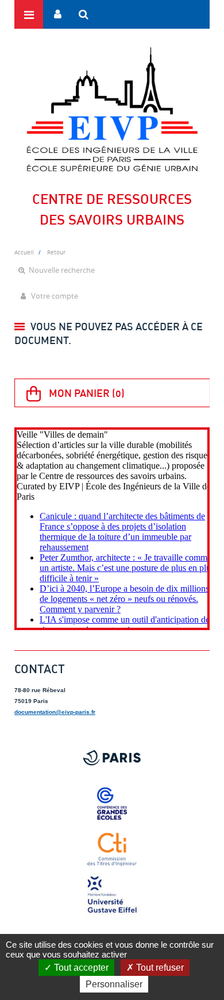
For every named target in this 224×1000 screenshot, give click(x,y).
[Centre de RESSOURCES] (112, 109)
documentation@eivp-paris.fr (54, 712)
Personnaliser (114, 984)
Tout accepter (80, 967)
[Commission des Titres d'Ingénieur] (112, 849)
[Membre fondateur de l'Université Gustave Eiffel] (112, 895)
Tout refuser (159, 967)
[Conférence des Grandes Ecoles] (112, 804)
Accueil (24, 252)
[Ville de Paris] (112, 758)
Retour (56, 252)
